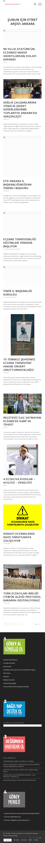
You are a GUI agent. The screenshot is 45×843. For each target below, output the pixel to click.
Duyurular (6, 249)
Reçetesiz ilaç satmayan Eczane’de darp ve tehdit (22, 421)
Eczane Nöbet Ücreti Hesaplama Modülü (16, 686)
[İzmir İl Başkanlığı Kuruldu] (22, 276)
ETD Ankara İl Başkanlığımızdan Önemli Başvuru (17, 184)
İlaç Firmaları (7, 666)
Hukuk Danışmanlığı (9, 683)
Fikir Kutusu (7, 673)
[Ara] (34, 4)
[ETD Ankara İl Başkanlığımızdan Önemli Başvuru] (22, 156)
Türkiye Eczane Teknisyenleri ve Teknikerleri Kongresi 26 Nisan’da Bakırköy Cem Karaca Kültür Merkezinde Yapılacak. (21, 765)
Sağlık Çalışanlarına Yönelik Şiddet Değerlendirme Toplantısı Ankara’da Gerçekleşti (20, 109)
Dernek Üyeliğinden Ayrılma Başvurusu (17, 820)
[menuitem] (34, 4)
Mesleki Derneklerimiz (10, 660)
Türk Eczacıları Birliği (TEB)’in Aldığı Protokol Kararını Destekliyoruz (22, 596)
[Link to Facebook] (30, 837)
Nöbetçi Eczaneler (9, 680)
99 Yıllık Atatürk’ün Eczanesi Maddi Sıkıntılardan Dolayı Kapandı (19, 54)
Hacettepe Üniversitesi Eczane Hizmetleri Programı (19, 670)
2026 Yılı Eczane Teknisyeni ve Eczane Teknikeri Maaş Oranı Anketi (19, 780)
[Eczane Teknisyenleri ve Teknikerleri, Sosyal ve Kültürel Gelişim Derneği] (18, 4)
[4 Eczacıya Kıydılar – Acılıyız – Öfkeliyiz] (22, 459)
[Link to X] (33, 837)
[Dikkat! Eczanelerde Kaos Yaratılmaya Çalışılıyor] (22, 517)
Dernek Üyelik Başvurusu (13, 817)
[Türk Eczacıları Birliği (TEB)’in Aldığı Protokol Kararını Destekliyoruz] (22, 576)
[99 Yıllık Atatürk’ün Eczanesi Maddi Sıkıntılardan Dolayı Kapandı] (22, 37)
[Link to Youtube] (40, 837)
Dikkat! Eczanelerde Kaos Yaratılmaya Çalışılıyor (19, 537)
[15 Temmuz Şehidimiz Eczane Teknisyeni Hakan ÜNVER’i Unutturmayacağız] (22, 334)
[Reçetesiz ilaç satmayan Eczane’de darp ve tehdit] (22, 404)
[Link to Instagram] (37, 837)
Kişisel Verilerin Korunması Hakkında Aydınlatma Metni (22, 813)
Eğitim (12, 249)
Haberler (6, 119)
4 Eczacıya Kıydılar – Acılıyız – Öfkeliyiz (19, 480)
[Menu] (39, 4)
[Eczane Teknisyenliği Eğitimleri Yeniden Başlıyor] (22, 223)
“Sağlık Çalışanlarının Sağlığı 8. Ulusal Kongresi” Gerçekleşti (18, 761)
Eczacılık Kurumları (9, 663)
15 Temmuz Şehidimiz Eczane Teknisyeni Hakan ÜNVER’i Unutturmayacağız (19, 364)
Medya (5, 62)
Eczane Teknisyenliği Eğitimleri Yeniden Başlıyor (19, 242)
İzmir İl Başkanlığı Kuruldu (17, 292)
